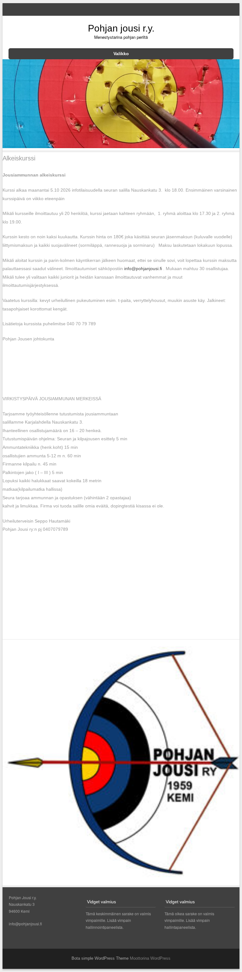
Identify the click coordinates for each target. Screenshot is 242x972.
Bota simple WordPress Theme (100, 958)
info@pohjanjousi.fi (143, 268)
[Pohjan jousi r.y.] (121, 146)
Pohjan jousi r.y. (121, 28)
